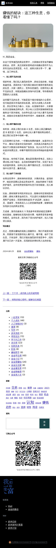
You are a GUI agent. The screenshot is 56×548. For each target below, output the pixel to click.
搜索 (44, 423)
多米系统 (15, 333)
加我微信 (51, 3)
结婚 (34, 398)
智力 (36, 395)
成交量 (8, 394)
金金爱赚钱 (28, 251)
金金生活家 (16, 365)
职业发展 (40, 398)
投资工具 (33, 3)
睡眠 (16, 398)
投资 (27, 394)
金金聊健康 (16, 371)
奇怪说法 (15, 336)
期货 (41, 394)
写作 (13, 330)
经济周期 (28, 397)
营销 (23, 403)
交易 (14, 387)
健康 (13, 326)
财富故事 (38, 403)
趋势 (8, 407)
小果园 (29, 391)
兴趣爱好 (40, 388)
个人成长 (15, 320)
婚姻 (12, 391)
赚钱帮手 (15, 352)
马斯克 (41, 407)
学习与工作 (16, 339)
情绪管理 (44, 391)
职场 (13, 349)
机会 (46, 394)
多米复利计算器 (15, 524)
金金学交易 (16, 355)
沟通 (11, 398)
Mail (10, 506)
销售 (29, 407)
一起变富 (15, 317)
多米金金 (9, 3)
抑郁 (22, 395)
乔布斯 (8, 388)
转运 (14, 407)
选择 (23, 407)
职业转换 (9, 403)
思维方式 (36, 391)
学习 (16, 391)
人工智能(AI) (17, 323)
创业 (8, 391)
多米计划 (12, 528)
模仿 (7, 398)
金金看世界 (16, 368)
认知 (30, 402)
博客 (42, 3)
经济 (20, 398)
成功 (14, 394)
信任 (24, 388)
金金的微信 (13, 509)
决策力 (46, 388)
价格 (20, 388)
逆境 (18, 407)
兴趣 (34, 388)
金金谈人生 (16, 374)
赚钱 (38, 251)
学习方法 (22, 391)
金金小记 (15, 358)
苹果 (19, 403)
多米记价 (12, 521)
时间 (31, 394)
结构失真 (15, 346)
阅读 (35, 407)
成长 (18, 395)
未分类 (14, 342)
